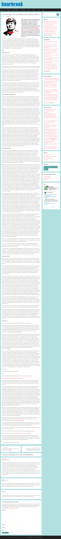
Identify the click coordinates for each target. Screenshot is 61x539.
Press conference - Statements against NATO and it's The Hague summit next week (50, 87)
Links (38, 9)
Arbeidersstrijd (5, 442)
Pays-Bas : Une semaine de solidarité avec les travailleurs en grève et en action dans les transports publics (51, 91)
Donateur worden (15, 9)
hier (24, 36)
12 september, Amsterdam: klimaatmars (50, 28)
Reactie (3, 510)
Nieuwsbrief (23, 9)
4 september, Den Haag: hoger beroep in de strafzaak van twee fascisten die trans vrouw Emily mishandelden (51, 23)
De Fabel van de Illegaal (48, 178)
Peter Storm (4, 459)
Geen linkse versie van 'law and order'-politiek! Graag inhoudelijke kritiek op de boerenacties (51, 46)
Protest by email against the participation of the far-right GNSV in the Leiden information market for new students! (51, 82)
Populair (28, 9)
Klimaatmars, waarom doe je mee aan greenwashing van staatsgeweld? (51, 111)
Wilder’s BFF (46, 179)
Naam (3, 524)
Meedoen (8, 9)
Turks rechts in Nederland (48, 158)
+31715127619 (30, 537)
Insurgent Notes (26, 433)
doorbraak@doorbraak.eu (38, 537)
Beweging (9, 442)
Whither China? (29, 375)
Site (3, 530)
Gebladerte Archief (47, 176)
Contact (43, 9)
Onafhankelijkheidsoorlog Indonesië (50, 156)
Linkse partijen (14, 442)
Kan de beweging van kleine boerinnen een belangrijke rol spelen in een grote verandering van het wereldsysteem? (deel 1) (51, 116)
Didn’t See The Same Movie (19, 420)
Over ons (2, 9)
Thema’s (33, 9)
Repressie (17, 442)
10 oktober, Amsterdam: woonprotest (50, 33)
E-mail (3, 527)
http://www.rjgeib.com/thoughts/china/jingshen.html (14, 378)
